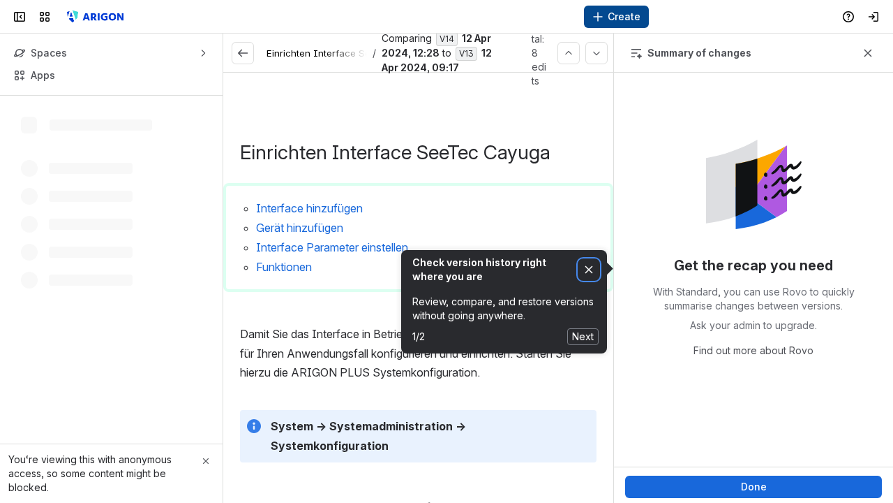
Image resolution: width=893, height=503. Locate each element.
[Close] (205, 461)
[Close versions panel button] (868, 53)
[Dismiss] (589, 270)
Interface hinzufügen (309, 208)
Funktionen (284, 267)
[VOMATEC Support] (93, 17)
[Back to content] (243, 53)
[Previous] (568, 53)
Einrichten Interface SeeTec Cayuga (348, 53)
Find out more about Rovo (753, 350)
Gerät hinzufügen (299, 228)
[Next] (596, 53)
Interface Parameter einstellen (332, 247)
